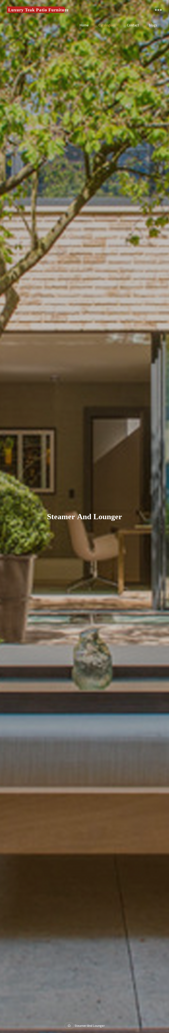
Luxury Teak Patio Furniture (38, 9)
